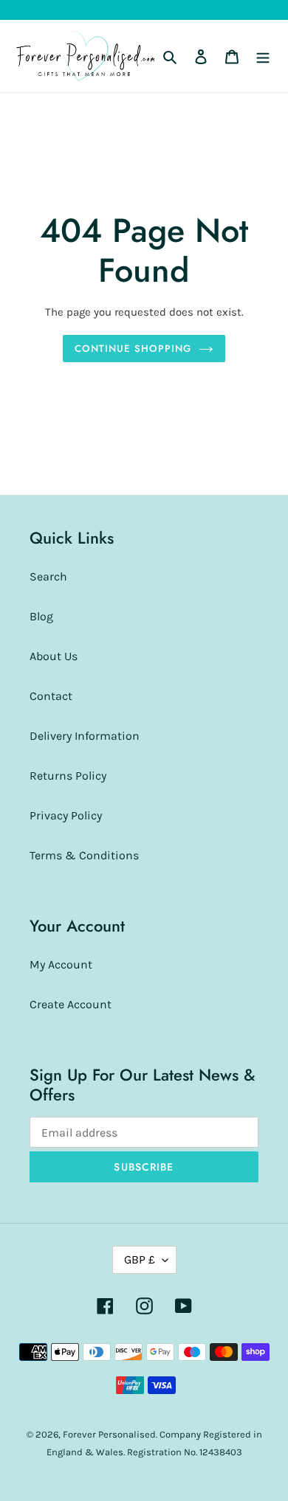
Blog (41, 616)
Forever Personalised (109, 1434)
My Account (61, 964)
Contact (51, 696)
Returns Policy (68, 776)
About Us (54, 656)
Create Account (71, 1004)
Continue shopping (133, 349)
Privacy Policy (66, 815)
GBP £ (139, 1259)
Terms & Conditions (84, 855)
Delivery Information (85, 736)
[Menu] (262, 56)
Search (48, 576)
